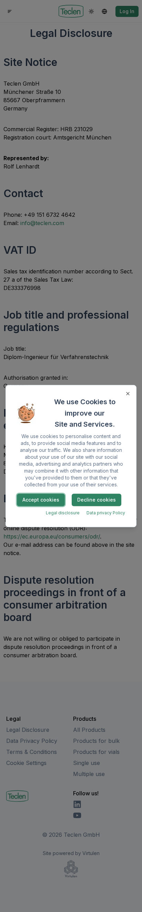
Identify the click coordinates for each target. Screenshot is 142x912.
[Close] (128, 393)
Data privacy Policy (106, 512)
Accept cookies (40, 500)
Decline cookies (96, 500)
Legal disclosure (63, 512)
